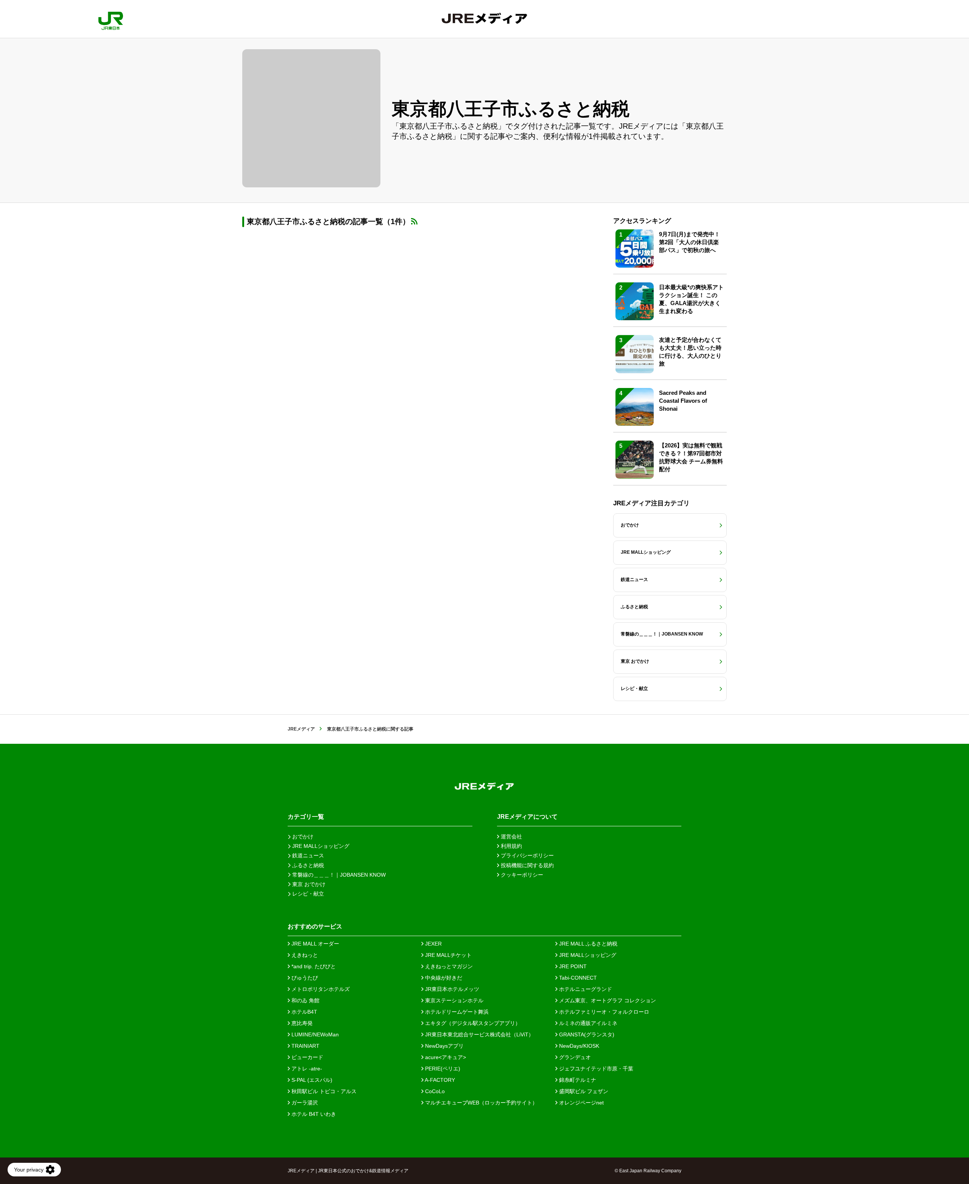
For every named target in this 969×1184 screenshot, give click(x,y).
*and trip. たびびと (313, 966)
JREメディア (301, 729)
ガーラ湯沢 (304, 1103)
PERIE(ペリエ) (442, 1068)
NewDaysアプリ (444, 1046)
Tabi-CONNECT (577, 978)
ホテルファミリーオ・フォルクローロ (603, 1012)
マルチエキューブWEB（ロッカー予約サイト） (480, 1103)
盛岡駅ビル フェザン (583, 1091)
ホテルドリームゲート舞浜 (456, 1012)
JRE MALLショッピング (587, 955)
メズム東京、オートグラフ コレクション (607, 1000)
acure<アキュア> (445, 1057)
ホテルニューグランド (585, 989)
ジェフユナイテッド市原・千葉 (595, 1068)
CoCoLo (434, 1091)
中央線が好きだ (443, 978)
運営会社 (510, 836)
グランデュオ (574, 1057)
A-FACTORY (439, 1080)
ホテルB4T (303, 1012)
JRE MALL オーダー (314, 944)
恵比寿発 (301, 1023)
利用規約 (510, 846)
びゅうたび (304, 978)
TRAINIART (304, 1046)
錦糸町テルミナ (577, 1080)
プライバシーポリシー (526, 855)
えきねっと (304, 955)
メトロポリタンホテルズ (320, 989)
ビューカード (306, 1057)
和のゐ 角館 (304, 1000)
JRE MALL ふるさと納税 (587, 944)
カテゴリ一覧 (306, 816)
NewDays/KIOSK (578, 1046)
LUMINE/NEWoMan (314, 1034)
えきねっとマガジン (448, 966)
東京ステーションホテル (453, 1000)
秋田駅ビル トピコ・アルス (323, 1091)
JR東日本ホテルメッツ (451, 989)
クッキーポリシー (521, 875)
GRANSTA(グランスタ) (586, 1034)
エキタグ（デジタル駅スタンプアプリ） (472, 1023)
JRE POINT (572, 966)
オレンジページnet (581, 1103)
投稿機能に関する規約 (526, 865)
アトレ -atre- (306, 1068)
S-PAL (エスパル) (311, 1080)
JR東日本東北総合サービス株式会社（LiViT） (479, 1034)
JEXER (433, 944)
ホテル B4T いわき (313, 1114)
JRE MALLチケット (448, 955)
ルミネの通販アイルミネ (587, 1023)
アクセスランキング (642, 220)
